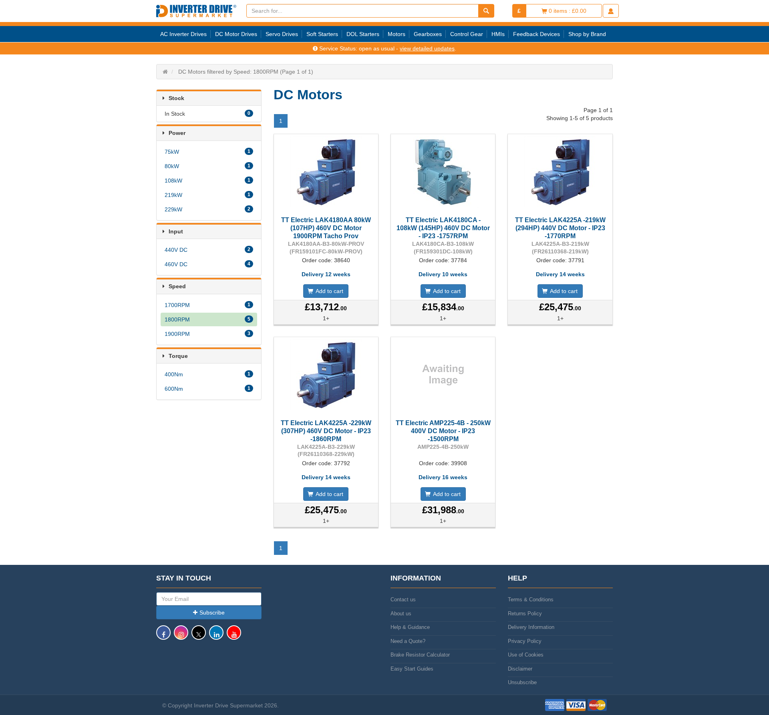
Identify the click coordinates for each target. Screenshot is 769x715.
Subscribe (212, 612)
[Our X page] (198, 636)
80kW (207, 166)
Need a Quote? (408, 641)
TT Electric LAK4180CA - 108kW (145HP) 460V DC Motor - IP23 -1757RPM (443, 228)
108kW (207, 180)
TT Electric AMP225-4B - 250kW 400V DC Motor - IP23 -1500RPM (443, 431)
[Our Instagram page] (181, 636)
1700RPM (207, 305)
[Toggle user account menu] (611, 11)
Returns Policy (525, 614)
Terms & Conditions (531, 600)
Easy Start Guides (412, 669)
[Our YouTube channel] (233, 636)
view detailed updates (427, 48)
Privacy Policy (525, 641)
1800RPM (207, 319)
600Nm (207, 389)
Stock (176, 98)
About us (401, 614)
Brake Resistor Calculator (420, 655)
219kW (207, 195)
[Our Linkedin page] (216, 636)
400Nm (207, 374)
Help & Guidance (410, 627)
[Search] (486, 11)
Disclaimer (520, 669)
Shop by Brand (587, 34)
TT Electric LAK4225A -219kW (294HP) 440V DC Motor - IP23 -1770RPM (560, 228)
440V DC (207, 250)
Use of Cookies (526, 655)
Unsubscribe (522, 682)
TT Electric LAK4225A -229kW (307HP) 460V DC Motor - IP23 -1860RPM (326, 431)
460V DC (207, 264)
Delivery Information (531, 627)
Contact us (403, 600)
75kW (207, 152)
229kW (207, 209)
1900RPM (207, 334)
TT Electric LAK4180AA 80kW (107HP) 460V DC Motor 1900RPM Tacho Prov (326, 228)
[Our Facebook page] (163, 636)
